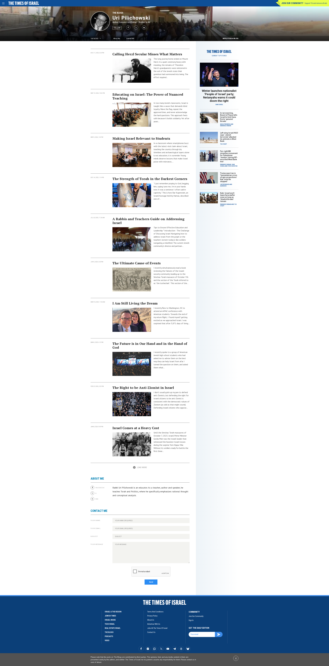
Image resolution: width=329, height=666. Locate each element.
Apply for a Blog (230, 38)
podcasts (109, 636)
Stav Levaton (232, 166)
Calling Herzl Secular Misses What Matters (147, 54)
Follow (117, 28)
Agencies (223, 186)
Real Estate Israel (112, 628)
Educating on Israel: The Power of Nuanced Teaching (147, 96)
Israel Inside (110, 620)
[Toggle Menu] (3, 3)
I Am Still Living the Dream (135, 303)
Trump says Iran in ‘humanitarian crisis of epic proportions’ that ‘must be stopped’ (228, 177)
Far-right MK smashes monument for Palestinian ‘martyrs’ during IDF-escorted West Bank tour (229, 156)
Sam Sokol (219, 104)
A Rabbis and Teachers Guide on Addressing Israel (148, 221)
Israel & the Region (113, 612)
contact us (151, 632)
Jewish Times (110, 616)
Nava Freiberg (225, 124)
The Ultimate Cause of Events (136, 263)
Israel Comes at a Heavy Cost (135, 428)
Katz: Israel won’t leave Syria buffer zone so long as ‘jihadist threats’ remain (227, 197)
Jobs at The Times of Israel (157, 628)
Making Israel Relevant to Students (141, 138)
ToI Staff (223, 144)
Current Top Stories (219, 56)
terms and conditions (155, 612)
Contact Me (130, 38)
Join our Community (292, 3)
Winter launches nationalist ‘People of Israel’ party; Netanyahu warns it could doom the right (219, 95)
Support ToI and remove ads (316, 3)
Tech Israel (110, 624)
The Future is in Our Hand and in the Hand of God (149, 345)
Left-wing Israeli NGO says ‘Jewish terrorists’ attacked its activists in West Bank (229, 137)
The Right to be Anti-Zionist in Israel (143, 387)
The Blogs (117, 12)
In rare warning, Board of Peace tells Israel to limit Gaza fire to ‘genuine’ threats (228, 117)
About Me (116, 38)
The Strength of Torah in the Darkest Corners (149, 179)
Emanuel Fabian (225, 125)
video (107, 640)
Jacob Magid (224, 184)
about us (150, 620)
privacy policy (152, 616)
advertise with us (153, 624)
